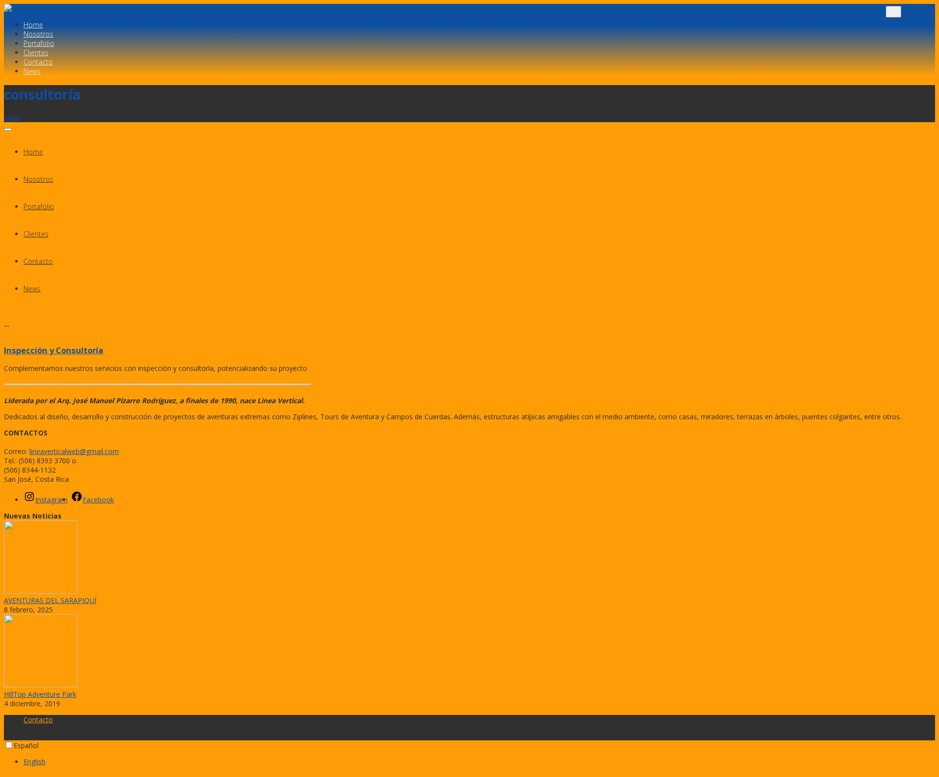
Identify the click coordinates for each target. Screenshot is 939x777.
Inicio (12, 117)
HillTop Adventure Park (40, 694)
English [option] (34, 761)
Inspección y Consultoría (53, 350)
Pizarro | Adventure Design (146, 8)
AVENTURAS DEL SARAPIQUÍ (50, 600)
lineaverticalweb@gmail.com (74, 451)
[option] (479, 761)
